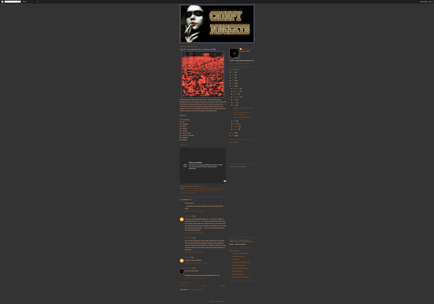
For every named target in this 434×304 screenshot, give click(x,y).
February (236, 126)
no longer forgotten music (240, 268)
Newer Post (183, 286)
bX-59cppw (235, 259)
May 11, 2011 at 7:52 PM (194, 233)
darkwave (215, 188)
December (236, 88)
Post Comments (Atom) (195, 289)
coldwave (207, 188)
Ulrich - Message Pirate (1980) (242, 117)
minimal (213, 190)
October (235, 94)
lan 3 (187, 190)
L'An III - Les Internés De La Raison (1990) (198, 49)
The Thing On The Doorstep (240, 277)
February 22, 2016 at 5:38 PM (197, 263)
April (234, 121)
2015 (233, 75)
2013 (233, 80)
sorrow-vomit (189, 216)
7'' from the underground (240, 253)
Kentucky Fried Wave (239, 265)
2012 (233, 83)
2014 (233, 78)
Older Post (223, 286)
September (236, 97)
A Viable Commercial (238, 256)
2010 (233, 133)
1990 (187, 188)
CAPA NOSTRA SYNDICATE (241, 262)
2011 (233, 86)
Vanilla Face (188, 268)
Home (203, 286)
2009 (233, 135)
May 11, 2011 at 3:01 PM (194, 211)
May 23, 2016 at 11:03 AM (195, 278)
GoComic (188, 257)
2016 (233, 72)
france (222, 188)
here (224, 104)
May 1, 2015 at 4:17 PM (194, 252)
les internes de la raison (199, 190)
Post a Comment (185, 283)
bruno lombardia (196, 188)
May (234, 105)
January (235, 129)
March (235, 124)
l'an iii (182, 190)
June (235, 102)
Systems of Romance (239, 274)
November (236, 91)
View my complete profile (239, 63)
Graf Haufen (188, 238)
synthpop (191, 192)
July (234, 100)
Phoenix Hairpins (237, 271)
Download (183, 144)
